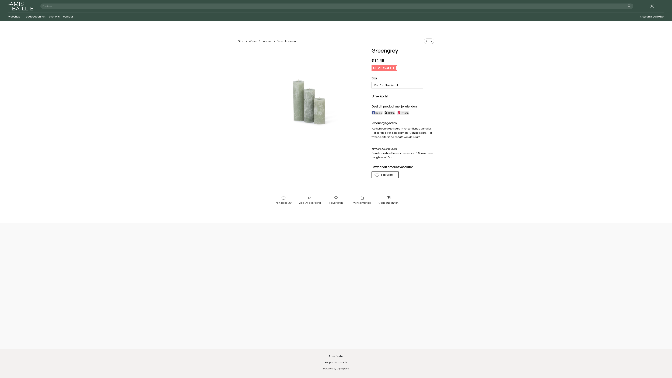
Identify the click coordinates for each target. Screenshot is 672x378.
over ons (54, 16)
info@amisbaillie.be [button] (651, 16)
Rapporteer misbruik (336, 362)
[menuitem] (426, 41)
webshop (14, 16)
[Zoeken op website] (629, 6)
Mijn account (284, 202)
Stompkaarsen (286, 41)
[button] (20, 6)
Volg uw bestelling (310, 202)
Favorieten (336, 202)
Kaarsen (267, 41)
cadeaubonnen (36, 16)
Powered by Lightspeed (336, 369)
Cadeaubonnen (388, 202)
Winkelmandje (362, 202)
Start (241, 41)
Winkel (253, 41)
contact (68, 16)
